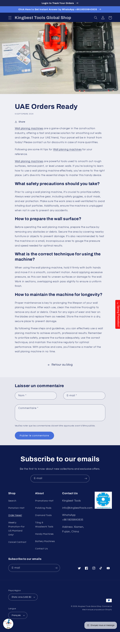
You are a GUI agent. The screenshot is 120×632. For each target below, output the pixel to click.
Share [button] (22, 122)
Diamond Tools (43, 515)
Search (12, 501)
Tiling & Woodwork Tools (44, 524)
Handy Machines (44, 534)
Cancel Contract (17, 542)
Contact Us (41, 549)
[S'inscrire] (85, 478)
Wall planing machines (29, 128)
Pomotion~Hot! (16, 508)
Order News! (15, 515)
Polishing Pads (43, 508)
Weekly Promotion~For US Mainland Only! (16, 528)
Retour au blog (62, 364)
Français (16, 615)
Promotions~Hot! (44, 501)
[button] (9, 17)
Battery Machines (45, 541)
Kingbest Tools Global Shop (90, 606)
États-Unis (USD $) (21, 597)
